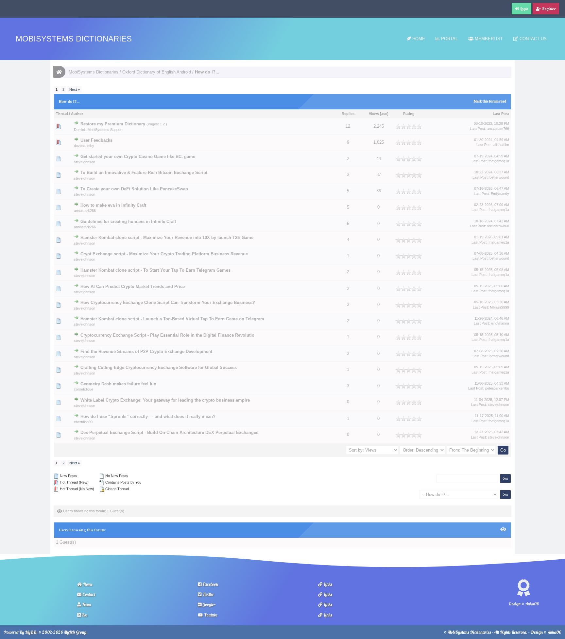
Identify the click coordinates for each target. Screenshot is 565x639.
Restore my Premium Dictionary (112, 123)
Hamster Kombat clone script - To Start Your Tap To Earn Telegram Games (155, 270)
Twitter (207, 594)
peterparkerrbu (497, 388)
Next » (74, 89)
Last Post (501, 114)
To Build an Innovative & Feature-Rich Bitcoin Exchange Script (143, 172)
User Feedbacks (96, 140)
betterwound (499, 177)
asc (384, 114)
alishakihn (501, 145)
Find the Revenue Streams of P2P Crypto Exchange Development (146, 351)
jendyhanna (500, 323)
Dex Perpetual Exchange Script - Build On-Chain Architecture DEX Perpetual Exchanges (169, 432)
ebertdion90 (83, 422)
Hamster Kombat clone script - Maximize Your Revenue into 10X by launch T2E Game (166, 237)
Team (86, 604)
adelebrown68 (498, 226)
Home (418, 38)
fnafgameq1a (498, 161)
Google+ (208, 604)
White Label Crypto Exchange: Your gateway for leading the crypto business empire (165, 400)
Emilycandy (500, 194)
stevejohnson (84, 162)
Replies (348, 114)
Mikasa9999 (499, 307)
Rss (84, 614)
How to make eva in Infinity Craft (113, 205)
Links (327, 584)
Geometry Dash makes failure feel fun (118, 383)
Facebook (209, 584)
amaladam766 (498, 129)
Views (374, 114)
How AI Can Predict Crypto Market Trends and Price (132, 286)
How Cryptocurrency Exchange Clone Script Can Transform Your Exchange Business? (167, 302)
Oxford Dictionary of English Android (156, 72)
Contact (88, 594)
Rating (409, 114)
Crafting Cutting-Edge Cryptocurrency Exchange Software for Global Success (158, 367)
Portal (449, 38)
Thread (62, 114)
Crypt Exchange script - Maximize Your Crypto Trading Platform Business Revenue (164, 253)
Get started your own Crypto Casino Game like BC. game (137, 156)
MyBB (30, 632)
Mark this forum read (490, 101)
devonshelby (84, 146)
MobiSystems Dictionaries (74, 38)
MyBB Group (75, 632)
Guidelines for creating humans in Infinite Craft (128, 221)
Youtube (210, 614)
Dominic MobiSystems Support (98, 130)
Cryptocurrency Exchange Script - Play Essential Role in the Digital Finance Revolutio (167, 335)
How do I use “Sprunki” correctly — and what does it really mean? (147, 416)
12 (348, 126)
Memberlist (488, 38)
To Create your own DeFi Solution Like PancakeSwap (134, 188)
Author (77, 114)
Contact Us (532, 38)
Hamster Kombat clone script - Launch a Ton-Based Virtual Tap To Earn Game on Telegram (172, 318)
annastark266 (85, 211)
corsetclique (83, 389)
